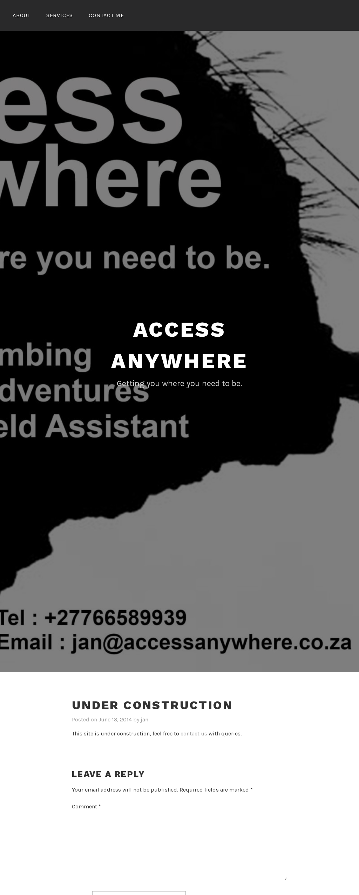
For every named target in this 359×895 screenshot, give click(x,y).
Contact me (106, 15)
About (22, 15)
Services (59, 15)
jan (144, 719)
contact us (194, 733)
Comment (86, 806)
